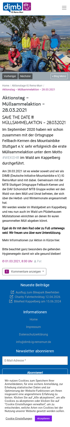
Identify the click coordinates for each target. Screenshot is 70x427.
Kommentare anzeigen (25, 271)
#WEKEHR (10, 157)
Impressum (33, 327)
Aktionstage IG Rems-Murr (27, 85)
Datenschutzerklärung (33, 334)
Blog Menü (60, 76)
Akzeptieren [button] (43, 418)
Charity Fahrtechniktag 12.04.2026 (37, 297)
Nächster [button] (25, 76)
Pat (39, 261)
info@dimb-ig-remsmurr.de (33, 342)
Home (5, 85)
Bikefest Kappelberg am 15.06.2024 (37, 301)
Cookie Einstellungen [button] (19, 418)
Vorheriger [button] (10, 76)
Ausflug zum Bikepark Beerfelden (37, 292)
